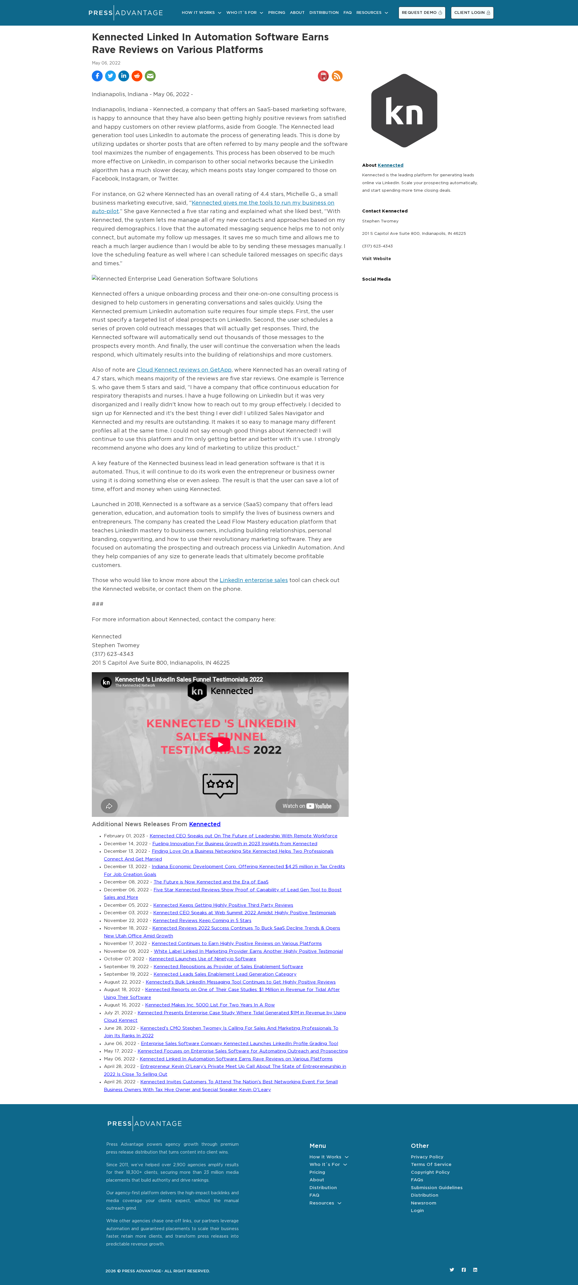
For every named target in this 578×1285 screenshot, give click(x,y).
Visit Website (376, 259)
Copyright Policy (430, 1172)
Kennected (205, 824)
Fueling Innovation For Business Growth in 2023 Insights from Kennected (234, 844)
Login (417, 1211)
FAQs (417, 1180)
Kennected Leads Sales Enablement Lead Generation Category (225, 974)
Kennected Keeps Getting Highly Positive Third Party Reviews (223, 905)
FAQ (347, 12)
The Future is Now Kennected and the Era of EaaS (211, 882)
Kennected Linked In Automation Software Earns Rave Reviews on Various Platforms (236, 1059)
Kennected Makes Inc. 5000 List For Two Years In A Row (210, 1005)
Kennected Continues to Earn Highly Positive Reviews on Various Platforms (237, 944)
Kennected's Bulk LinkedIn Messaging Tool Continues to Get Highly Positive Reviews (241, 982)
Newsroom (423, 1203)
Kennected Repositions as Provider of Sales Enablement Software (228, 967)
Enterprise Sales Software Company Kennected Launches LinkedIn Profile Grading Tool (239, 1044)
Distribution (324, 12)
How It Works (198, 12)
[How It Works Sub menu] (220, 13)
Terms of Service (431, 1165)
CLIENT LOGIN (469, 12)
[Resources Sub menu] (386, 13)
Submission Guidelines (437, 1188)
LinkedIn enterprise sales (254, 580)
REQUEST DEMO (419, 12)
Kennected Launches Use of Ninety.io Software (202, 959)
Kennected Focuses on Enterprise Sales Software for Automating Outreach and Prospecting (243, 1051)
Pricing (276, 12)
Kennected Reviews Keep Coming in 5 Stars (202, 921)
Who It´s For (241, 12)
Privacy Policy (427, 1157)
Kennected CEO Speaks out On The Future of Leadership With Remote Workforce (243, 836)
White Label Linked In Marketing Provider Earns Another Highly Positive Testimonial (248, 951)
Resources (368, 12)
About (297, 12)
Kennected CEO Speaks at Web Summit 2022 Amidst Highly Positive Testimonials (244, 913)
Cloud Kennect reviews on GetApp (184, 370)
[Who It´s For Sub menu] (261, 13)
